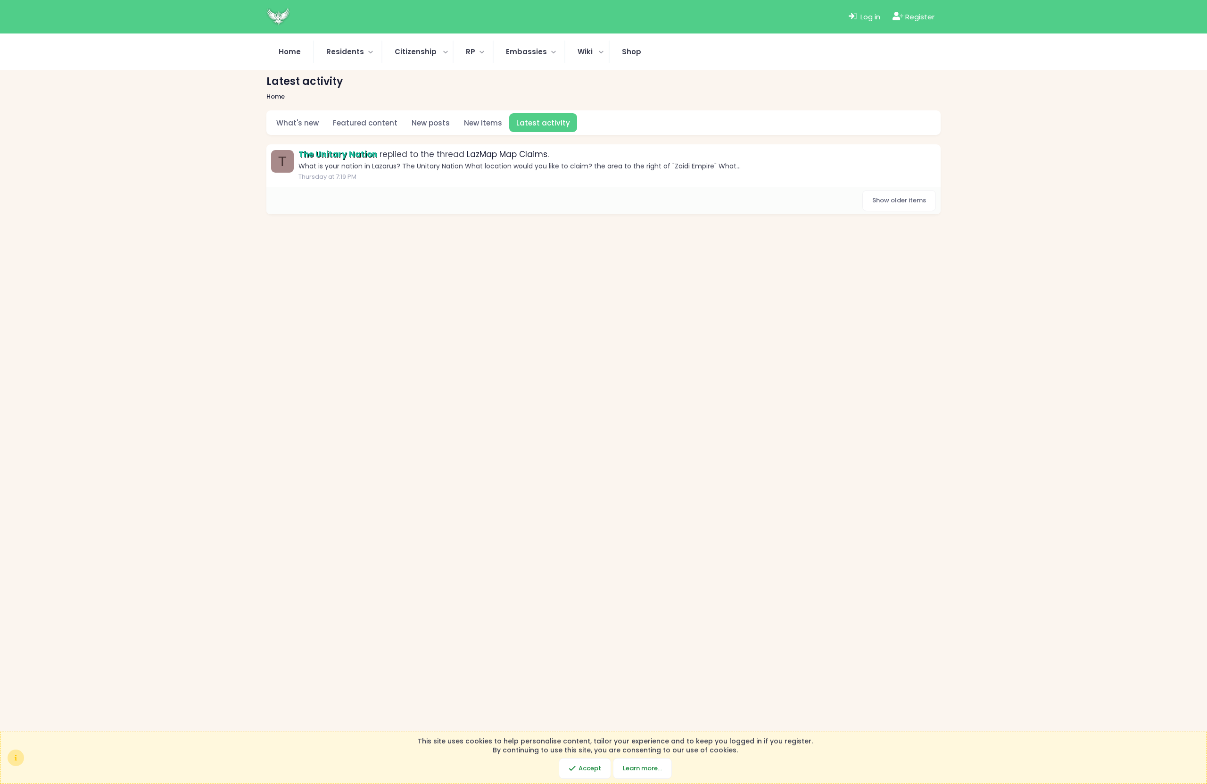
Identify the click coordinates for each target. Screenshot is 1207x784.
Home (290, 52)
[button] (347, 52)
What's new (297, 123)
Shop (631, 52)
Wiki (585, 52)
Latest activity (543, 123)
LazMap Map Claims (507, 154)
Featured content (365, 123)
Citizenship (416, 52)
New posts (431, 123)
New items (483, 123)
